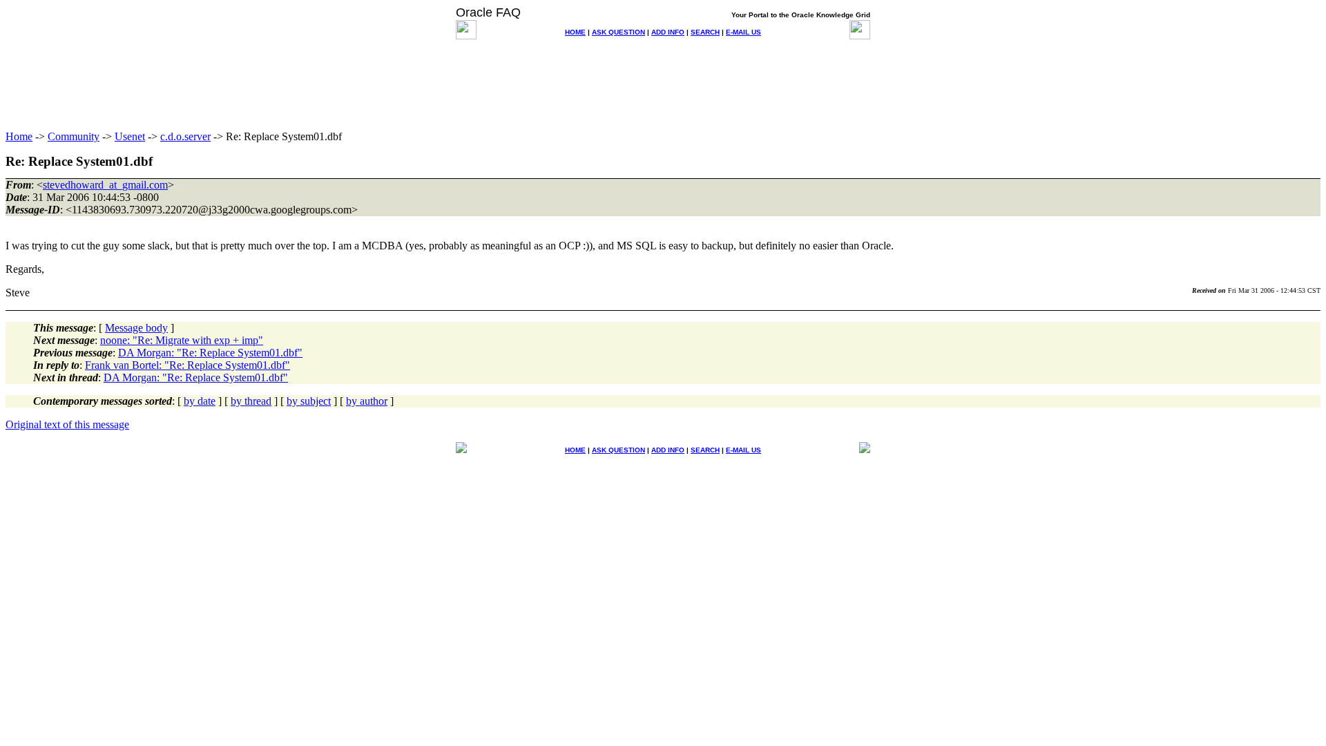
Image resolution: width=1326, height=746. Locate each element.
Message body (136, 328)
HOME (575, 32)
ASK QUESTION (618, 32)
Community (73, 136)
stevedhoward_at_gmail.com (105, 185)
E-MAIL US (743, 32)
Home (19, 136)
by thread (251, 401)
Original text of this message (67, 424)
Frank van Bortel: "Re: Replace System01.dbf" (187, 365)
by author (366, 401)
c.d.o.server (185, 136)
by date (199, 401)
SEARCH (705, 32)
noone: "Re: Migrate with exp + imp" (181, 340)
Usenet (130, 136)
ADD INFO (667, 32)
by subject (309, 401)
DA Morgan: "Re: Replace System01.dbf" (210, 352)
